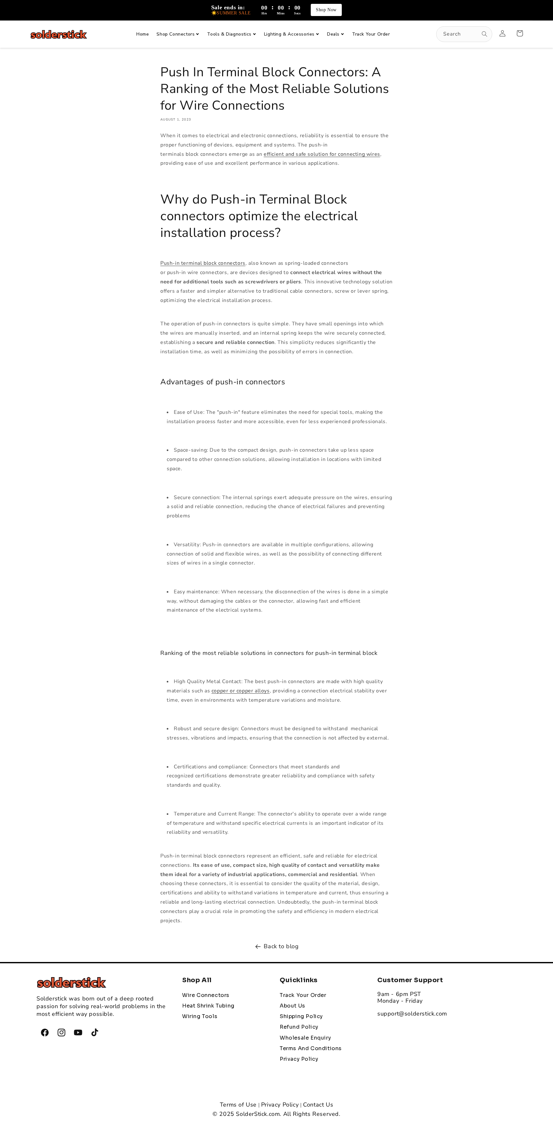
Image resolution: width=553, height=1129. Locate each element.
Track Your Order (303, 995)
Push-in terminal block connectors (202, 263)
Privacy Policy (280, 1104)
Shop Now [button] (326, 9)
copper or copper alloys (241, 690)
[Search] (484, 34)
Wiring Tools (199, 1016)
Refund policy (299, 1027)
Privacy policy (299, 1059)
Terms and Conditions (311, 1048)
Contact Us (318, 1104)
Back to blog (281, 946)
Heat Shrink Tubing (208, 1006)
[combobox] (464, 34)
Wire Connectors (205, 995)
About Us (292, 1006)
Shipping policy (301, 1016)
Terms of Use (238, 1104)
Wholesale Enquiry (305, 1038)
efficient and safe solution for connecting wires (322, 154)
